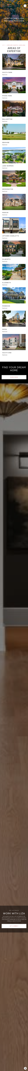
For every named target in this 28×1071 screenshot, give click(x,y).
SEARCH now (14, 377)
